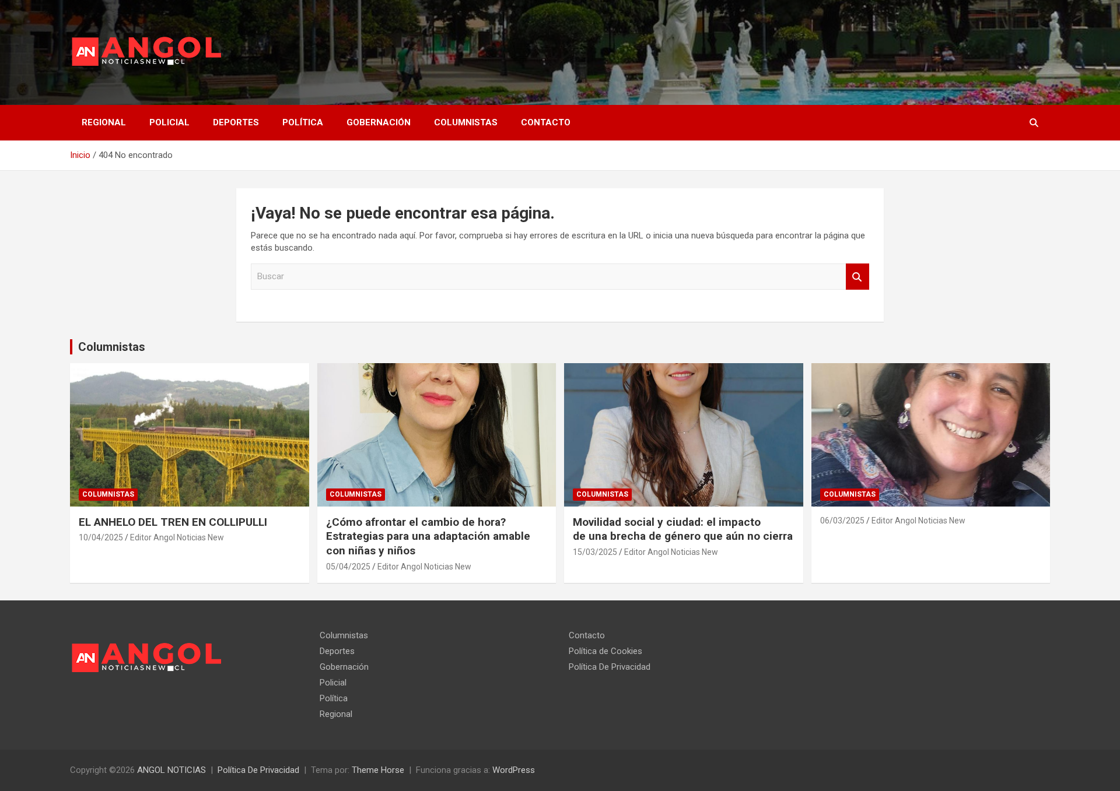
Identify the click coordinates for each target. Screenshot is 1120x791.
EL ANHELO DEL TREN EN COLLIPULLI (174, 522)
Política (302, 122)
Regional (104, 122)
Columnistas (466, 122)
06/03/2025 (842, 520)
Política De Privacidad (609, 667)
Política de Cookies (605, 651)
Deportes (236, 122)
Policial (169, 122)
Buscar (857, 276)
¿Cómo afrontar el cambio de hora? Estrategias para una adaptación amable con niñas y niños (428, 536)
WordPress (513, 770)
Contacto (545, 122)
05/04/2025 (348, 566)
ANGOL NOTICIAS (171, 770)
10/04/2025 (101, 537)
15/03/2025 (595, 552)
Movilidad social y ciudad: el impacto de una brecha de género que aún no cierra (683, 529)
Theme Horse (378, 770)
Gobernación (378, 122)
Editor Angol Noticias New (177, 537)
